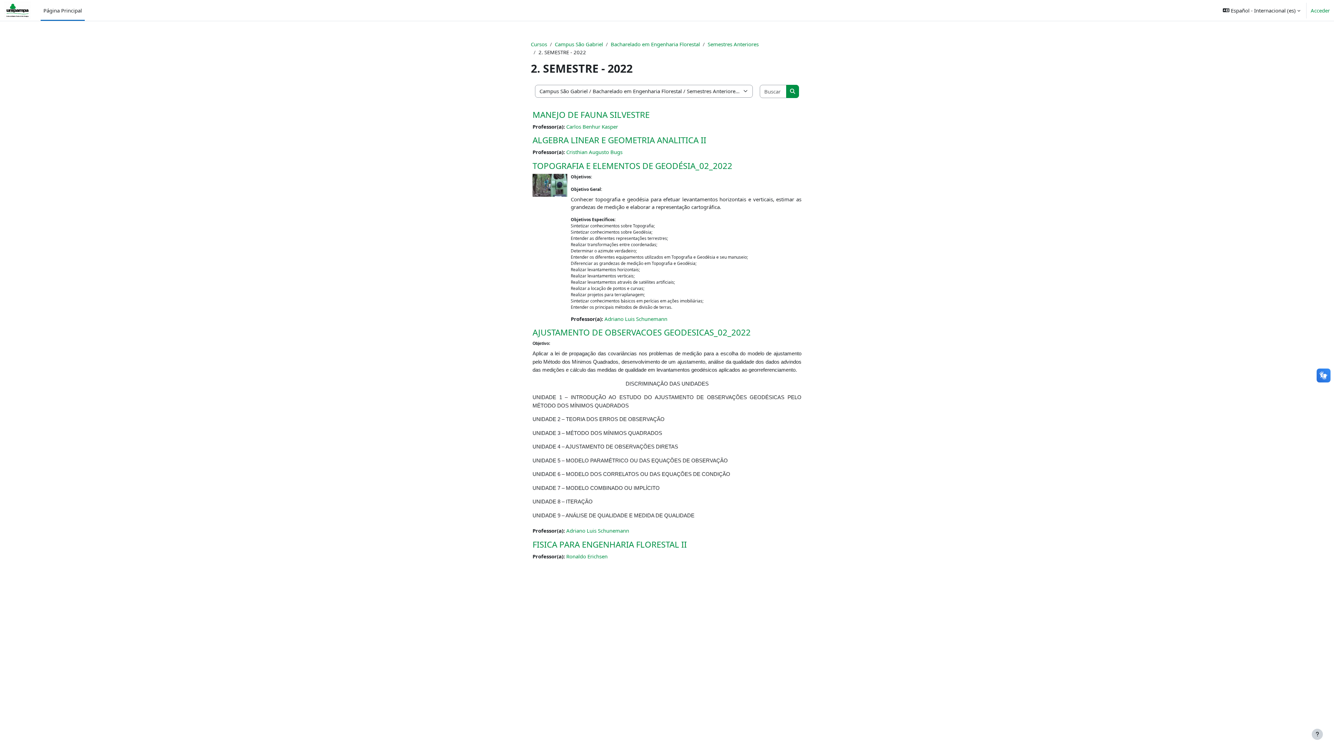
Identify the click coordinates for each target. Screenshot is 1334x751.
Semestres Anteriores (733, 44)
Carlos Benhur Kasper (592, 126)
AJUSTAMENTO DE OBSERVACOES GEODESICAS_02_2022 (642, 332)
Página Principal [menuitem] (62, 10)
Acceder (1320, 10)
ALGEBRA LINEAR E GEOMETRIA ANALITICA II (619, 140)
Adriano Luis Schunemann (635, 318)
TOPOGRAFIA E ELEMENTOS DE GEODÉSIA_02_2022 (632, 165)
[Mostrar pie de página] (1317, 734)
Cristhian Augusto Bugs (594, 151)
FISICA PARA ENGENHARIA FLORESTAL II (610, 544)
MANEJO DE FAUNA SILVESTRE (591, 114)
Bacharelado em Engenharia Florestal (655, 44)
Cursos (539, 44)
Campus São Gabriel (579, 44)
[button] (1261, 10)
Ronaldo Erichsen (587, 556)
